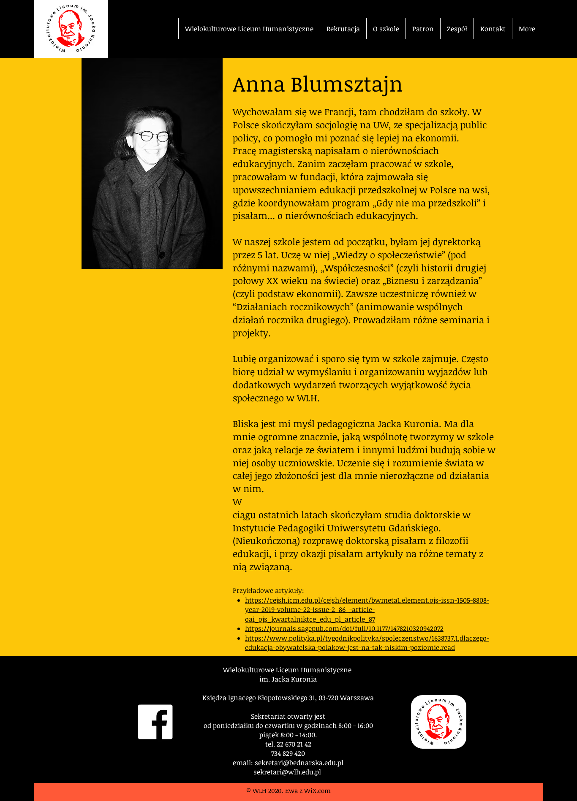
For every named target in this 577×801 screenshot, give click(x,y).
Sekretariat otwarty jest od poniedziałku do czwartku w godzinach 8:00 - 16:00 (288, 721)
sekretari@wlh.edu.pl (287, 772)
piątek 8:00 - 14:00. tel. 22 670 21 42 (288, 739)
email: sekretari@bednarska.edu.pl (288, 762)
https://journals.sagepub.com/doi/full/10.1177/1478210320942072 (344, 628)
